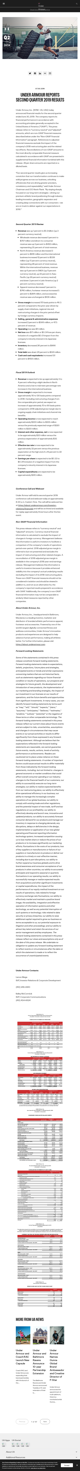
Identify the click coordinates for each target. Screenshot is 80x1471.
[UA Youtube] (23, 1445)
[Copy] (45, 73)
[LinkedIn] (40, 73)
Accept (66, 1465)
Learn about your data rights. (38, 1468)
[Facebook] (35, 73)
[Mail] (50, 73)
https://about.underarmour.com (30, 644)
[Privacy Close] (77, 1465)
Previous (22, 1421)
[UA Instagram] (14, 1445)
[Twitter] (30, 73)
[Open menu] (3, 3)
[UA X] (19, 1445)
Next (45, 1421)
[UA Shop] (4, 1445)
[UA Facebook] (28, 1445)
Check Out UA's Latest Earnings (40, 10)
